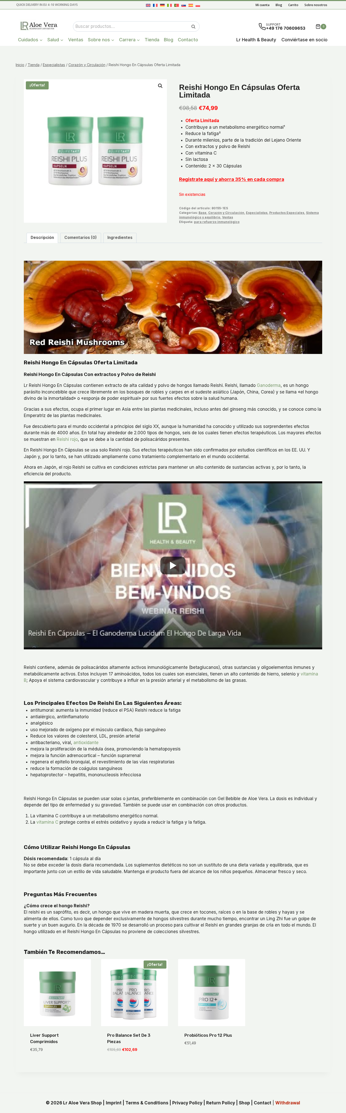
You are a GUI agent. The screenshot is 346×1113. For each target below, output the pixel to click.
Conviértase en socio (304, 39)
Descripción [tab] (42, 237)
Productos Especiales (286, 213)
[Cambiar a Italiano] (169, 5)
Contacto (188, 39)
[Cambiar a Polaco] (198, 5)
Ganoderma (269, 385)
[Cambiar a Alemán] (162, 5)
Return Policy (220, 1102)
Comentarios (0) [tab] (80, 237)
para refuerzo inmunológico (217, 222)
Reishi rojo (67, 439)
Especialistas (256, 213)
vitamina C (47, 822)
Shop (244, 1102)
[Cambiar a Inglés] (148, 5)
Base (202, 213)
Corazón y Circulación (226, 213)
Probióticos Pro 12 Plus (208, 1035)
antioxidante (86, 742)
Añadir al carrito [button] (203, 1058)
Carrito (293, 5)
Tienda (152, 39)
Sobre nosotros (315, 5)
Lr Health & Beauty (256, 39)
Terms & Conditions (146, 1102)
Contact (262, 1102)
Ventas (75, 39)
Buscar (195, 26)
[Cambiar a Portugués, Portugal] (176, 5)
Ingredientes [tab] (119, 237)
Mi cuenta (263, 5)
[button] (160, 85)
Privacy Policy (187, 1102)
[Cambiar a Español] (190, 5)
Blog (279, 5)
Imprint (114, 1102)
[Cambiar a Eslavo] (183, 5)
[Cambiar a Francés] (155, 5)
